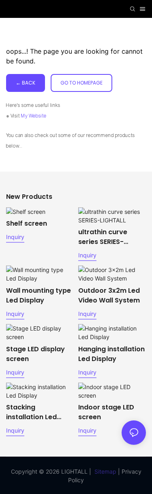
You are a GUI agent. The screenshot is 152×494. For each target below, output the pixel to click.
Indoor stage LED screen (106, 412)
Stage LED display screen (35, 353)
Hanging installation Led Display (111, 353)
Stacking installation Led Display (31, 412)
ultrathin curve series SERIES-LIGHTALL (102, 237)
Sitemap (105, 471)
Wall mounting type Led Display (38, 295)
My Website (34, 116)
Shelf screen (26, 223)
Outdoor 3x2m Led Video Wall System (109, 295)
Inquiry (15, 236)
